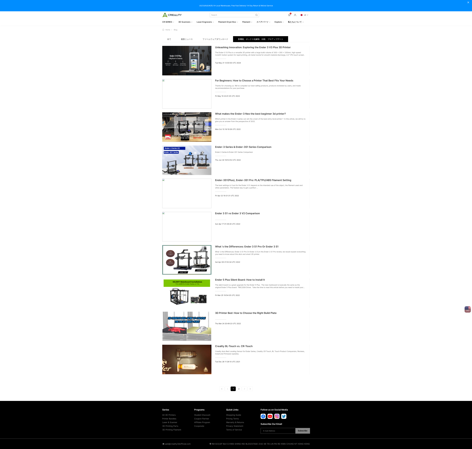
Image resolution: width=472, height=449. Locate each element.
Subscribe (302, 431)
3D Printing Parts (170, 426)
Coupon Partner (201, 418)
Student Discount (202, 415)
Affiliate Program (202, 422)
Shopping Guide (233, 415)
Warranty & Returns (235, 422)
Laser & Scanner (169, 422)
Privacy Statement (234, 426)
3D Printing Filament (171, 429)
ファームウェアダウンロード (215, 39)
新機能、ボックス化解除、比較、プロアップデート (260, 39)
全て (169, 39)
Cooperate (199, 426)
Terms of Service (234, 429)
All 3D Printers (169, 415)
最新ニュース (187, 39)
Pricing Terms (232, 418)
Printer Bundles (169, 418)
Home (167, 30)
